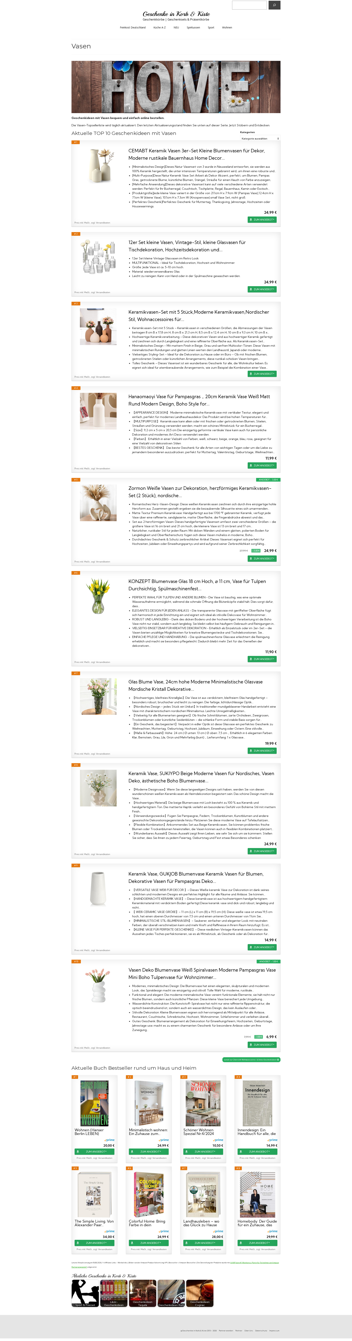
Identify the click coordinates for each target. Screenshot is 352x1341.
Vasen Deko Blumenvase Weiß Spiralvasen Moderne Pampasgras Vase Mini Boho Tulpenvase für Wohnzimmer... (202, 973)
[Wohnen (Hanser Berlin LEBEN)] (94, 1103)
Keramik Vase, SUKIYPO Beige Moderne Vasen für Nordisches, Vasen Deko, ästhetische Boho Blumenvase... (201, 777)
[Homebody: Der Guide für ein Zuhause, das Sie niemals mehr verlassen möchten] (257, 1195)
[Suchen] (274, 5)
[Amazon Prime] (109, 1140)
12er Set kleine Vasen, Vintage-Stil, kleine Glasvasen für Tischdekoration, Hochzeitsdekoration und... (187, 245)
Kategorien (247, 132)
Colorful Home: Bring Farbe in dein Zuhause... (147, 1223)
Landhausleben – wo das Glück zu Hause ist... (201, 1223)
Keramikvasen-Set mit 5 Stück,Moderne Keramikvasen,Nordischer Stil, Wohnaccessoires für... (199, 315)
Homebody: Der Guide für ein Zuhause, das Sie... (257, 1223)
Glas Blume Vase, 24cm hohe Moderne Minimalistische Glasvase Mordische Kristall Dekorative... (196, 685)
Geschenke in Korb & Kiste (176, 14)
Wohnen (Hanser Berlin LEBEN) (89, 1131)
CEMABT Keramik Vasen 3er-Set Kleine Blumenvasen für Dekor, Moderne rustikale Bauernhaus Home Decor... (197, 154)
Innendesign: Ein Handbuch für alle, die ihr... (257, 1131)
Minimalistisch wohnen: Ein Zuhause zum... (148, 1131)
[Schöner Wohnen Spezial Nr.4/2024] (203, 1103)
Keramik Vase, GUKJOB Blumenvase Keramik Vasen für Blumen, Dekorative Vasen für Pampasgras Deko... (196, 877)
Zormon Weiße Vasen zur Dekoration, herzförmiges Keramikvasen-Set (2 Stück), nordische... (200, 491)
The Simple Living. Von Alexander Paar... (94, 1223)
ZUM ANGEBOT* (264, 219)
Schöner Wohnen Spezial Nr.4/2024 (198, 1131)
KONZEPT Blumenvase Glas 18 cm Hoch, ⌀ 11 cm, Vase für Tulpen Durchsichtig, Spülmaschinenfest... (197, 584)
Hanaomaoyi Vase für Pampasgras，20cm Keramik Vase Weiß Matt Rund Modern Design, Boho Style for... (199, 400)
